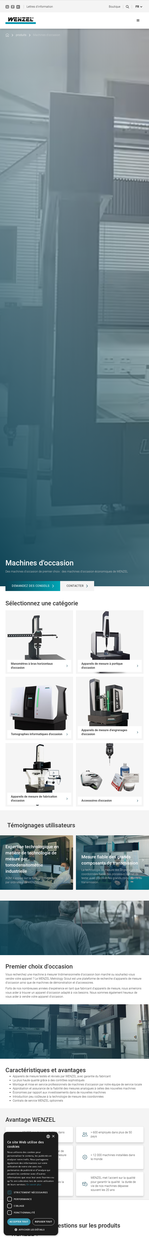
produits (21, 35)
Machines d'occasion (46, 35)
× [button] (53, 1136)
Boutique (114, 6)
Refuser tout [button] (43, 1221)
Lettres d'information (40, 6)
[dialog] (31, 1183)
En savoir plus (34, 1184)
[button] (139, 6)
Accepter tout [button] (19, 1221)
